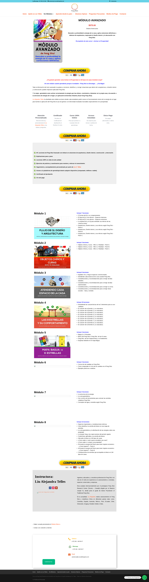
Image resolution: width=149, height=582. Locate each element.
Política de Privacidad (39, 579)
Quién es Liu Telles (35, 14)
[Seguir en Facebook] (50, 488)
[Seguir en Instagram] (53, 488)
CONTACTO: (49, 561)
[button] (60, 21)
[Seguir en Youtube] (56, 488)
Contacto (123, 14)
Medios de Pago (112, 14)
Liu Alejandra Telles (38, 99)
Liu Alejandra (91, 496)
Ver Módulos (48, 14)
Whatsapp (75, 546)
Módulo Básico (56, 524)
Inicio (25, 14)
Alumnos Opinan (81, 14)
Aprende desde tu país (64, 14)
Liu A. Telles (77, 167)
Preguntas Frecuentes (97, 14)
